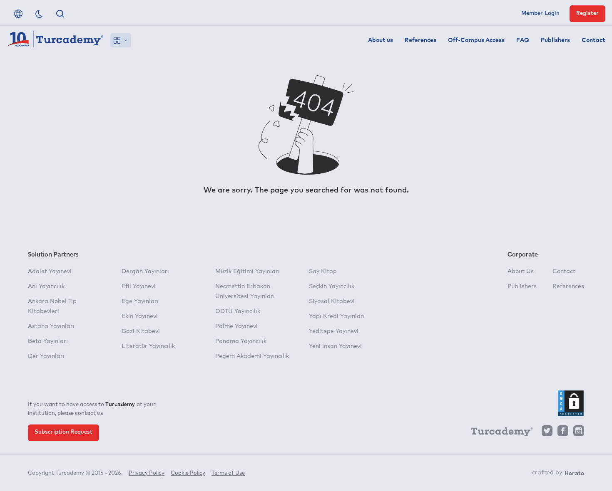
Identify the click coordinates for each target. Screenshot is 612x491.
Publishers (555, 40)
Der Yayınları (46, 356)
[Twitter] (547, 433)
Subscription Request (63, 432)
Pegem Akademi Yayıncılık (252, 356)
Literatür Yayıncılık (148, 346)
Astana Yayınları (51, 326)
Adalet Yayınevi (50, 271)
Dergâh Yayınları (145, 271)
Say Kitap (323, 271)
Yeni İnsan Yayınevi (335, 346)
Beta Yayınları (48, 341)
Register (587, 13)
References (420, 40)
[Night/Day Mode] (39, 13)
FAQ (522, 40)
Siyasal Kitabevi (332, 301)
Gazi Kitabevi (141, 331)
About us (380, 40)
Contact (593, 40)
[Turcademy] (498, 433)
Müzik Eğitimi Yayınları (247, 271)
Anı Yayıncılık (46, 286)
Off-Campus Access (476, 40)
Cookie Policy (188, 473)
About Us (521, 271)
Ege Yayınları (140, 301)
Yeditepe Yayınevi (333, 331)
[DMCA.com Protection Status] (570, 403)
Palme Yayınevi (236, 326)
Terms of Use (228, 473)
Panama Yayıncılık (240, 341)
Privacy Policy (146, 473)
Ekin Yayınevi (140, 316)
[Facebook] (562, 433)
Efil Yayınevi (139, 286)
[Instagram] (578, 433)
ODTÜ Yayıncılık (237, 311)
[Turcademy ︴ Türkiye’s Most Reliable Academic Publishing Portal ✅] (55, 40)
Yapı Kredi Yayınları (337, 316)
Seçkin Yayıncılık (331, 286)
